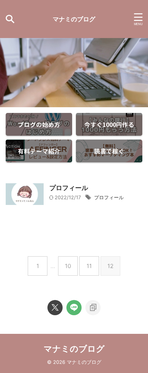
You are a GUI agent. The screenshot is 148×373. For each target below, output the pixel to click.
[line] (74, 307)
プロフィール (68, 188)
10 (68, 266)
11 (89, 266)
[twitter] (55, 307)
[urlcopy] (93, 307)
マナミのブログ (74, 19)
